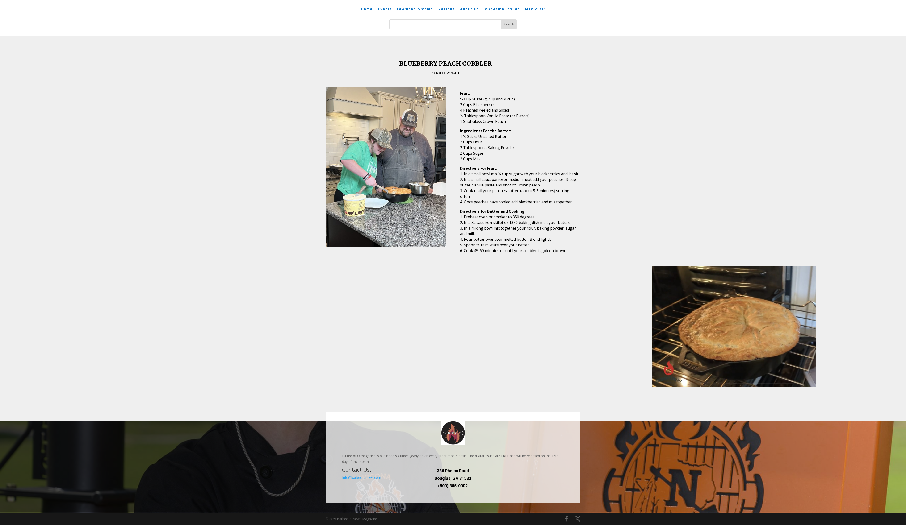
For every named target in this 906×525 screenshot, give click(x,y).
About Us (469, 9)
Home (367, 9)
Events (385, 9)
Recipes (446, 9)
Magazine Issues (502, 9)
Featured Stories (415, 9)
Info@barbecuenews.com (361, 477)
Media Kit (535, 9)
